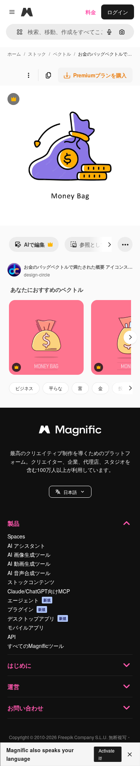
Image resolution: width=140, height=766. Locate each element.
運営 (13, 686)
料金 (90, 12)
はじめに (19, 665)
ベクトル (62, 53)
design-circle (37, 274)
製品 (13, 523)
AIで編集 (30, 246)
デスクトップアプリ (36, 618)
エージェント (29, 600)
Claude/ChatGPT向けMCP (38, 591)
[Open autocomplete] (16, 32)
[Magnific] (70, 431)
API (11, 636)
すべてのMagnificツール (35, 645)
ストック (37, 53)
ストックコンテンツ (31, 582)
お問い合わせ (25, 708)
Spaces (16, 536)
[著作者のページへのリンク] (14, 270)
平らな (55, 388)
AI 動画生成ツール (28, 563)
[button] (70, 492)
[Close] (130, 754)
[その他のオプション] (28, 75)
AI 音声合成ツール (28, 573)
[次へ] (109, 244)
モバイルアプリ (25, 627)
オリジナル (51, 100)
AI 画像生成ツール (28, 554)
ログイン (117, 12)
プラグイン (26, 609)
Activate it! (107, 754)
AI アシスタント (26, 545)
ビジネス (24, 388)
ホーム (14, 53)
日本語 (70, 492)
